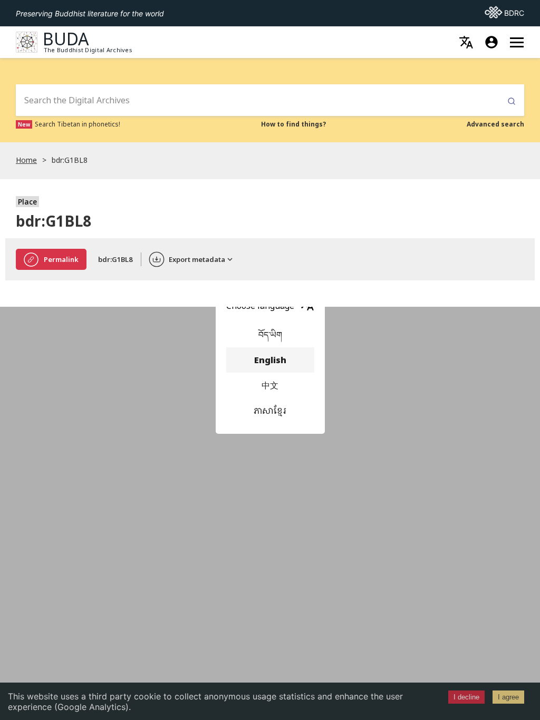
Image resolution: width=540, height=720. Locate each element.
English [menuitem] (270, 360)
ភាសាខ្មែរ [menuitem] (270, 410)
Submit (511, 101)
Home (26, 160)
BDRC (504, 12)
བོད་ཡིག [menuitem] (270, 334)
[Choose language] (466, 42)
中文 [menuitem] (270, 385)
